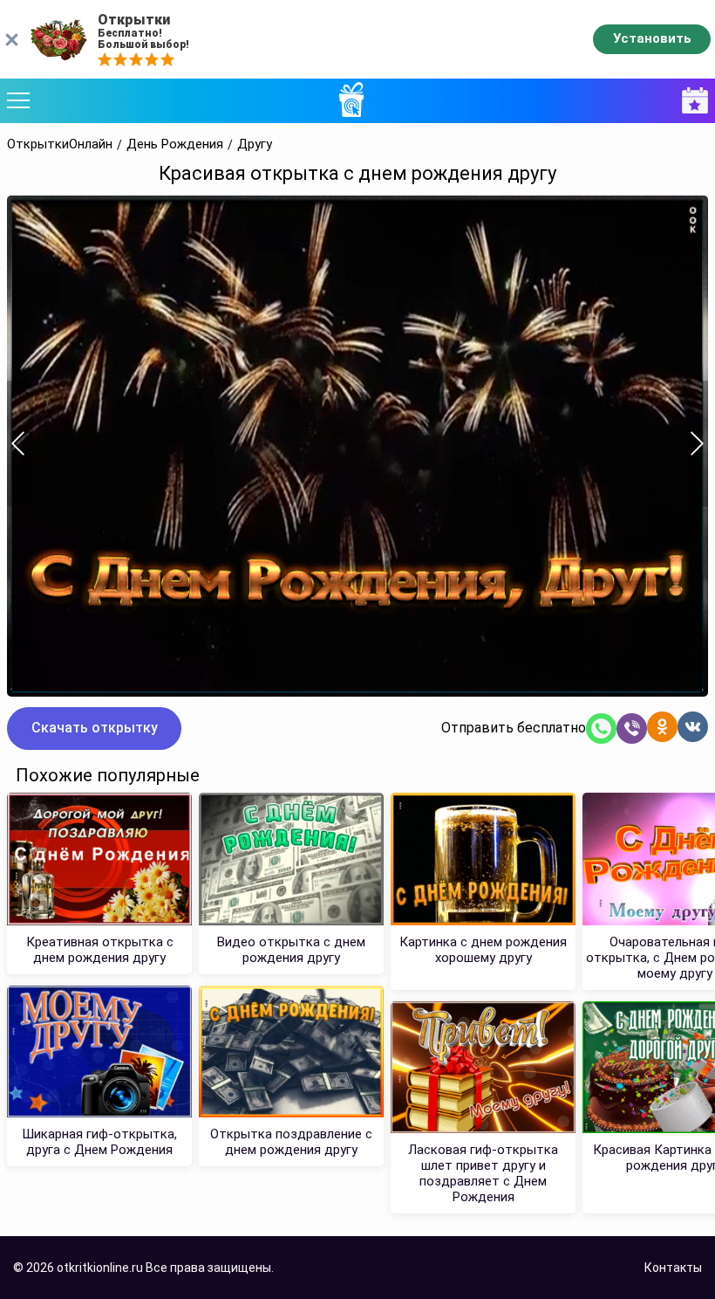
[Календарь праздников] (690, 101)
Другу (254, 144)
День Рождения (174, 144)
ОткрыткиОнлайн (59, 144)
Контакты (673, 1268)
